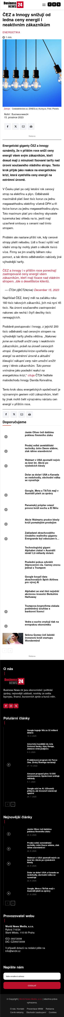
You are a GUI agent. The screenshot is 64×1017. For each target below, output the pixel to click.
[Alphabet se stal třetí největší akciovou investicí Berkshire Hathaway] (13, 594)
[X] (58, 4)
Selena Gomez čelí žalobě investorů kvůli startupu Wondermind (40, 637)
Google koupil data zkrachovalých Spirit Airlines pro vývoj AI (41, 579)
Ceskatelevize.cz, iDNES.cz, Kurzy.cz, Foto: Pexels (35, 108)
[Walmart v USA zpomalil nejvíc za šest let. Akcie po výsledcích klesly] (13, 463)
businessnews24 (20, 114)
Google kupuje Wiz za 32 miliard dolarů (42, 731)
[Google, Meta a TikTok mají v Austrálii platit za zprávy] (13, 492)
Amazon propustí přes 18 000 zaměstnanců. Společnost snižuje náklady (43, 776)
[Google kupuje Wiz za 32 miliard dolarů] (15, 733)
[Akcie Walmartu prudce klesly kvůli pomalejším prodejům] (13, 521)
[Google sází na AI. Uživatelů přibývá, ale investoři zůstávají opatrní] (15, 792)
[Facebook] (50, 4)
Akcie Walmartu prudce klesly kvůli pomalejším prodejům (42, 521)
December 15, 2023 (46, 290)
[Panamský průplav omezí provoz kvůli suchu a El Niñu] (13, 507)
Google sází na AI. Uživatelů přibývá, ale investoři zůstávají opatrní (42, 791)
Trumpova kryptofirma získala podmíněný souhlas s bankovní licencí (42, 608)
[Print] (31, 126)
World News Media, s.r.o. (30, 998)
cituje (31, 375)
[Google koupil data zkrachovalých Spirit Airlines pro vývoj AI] (13, 580)
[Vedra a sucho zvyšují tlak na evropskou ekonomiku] (13, 624)
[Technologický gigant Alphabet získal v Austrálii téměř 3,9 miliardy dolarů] (13, 551)
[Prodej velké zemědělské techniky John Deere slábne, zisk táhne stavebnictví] (13, 449)
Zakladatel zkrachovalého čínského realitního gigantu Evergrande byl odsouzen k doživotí (41, 537)
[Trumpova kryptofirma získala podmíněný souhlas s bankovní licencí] (13, 609)
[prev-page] (5, 650)
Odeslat (32, 985)
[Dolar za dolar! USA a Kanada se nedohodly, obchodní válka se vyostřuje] (13, 478)
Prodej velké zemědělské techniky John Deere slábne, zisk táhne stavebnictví (41, 448)
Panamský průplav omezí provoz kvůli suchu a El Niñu (41, 506)
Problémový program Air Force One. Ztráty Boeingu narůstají (42, 761)
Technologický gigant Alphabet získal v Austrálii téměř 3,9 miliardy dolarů (40, 550)
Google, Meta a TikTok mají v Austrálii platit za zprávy (42, 492)
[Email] (23, 126)
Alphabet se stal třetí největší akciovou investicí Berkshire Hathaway (42, 593)
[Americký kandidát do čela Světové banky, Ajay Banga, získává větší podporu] (15, 747)
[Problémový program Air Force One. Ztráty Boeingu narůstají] (15, 762)
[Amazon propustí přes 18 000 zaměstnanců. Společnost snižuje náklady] (15, 777)
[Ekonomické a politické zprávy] (14, 4)
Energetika (11, 32)
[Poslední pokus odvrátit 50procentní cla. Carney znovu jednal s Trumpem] (13, 565)
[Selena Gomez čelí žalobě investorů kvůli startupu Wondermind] (13, 638)
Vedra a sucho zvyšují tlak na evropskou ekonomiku (42, 623)
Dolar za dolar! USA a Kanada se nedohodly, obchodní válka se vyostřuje (42, 477)
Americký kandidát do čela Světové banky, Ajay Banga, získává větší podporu (40, 746)
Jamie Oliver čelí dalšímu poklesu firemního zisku (39, 433)
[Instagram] (54, 4)
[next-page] (10, 650)
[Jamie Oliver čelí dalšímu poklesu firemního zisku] (13, 434)
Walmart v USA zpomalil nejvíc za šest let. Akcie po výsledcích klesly (42, 462)
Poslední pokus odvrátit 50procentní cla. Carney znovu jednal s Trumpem (42, 564)
